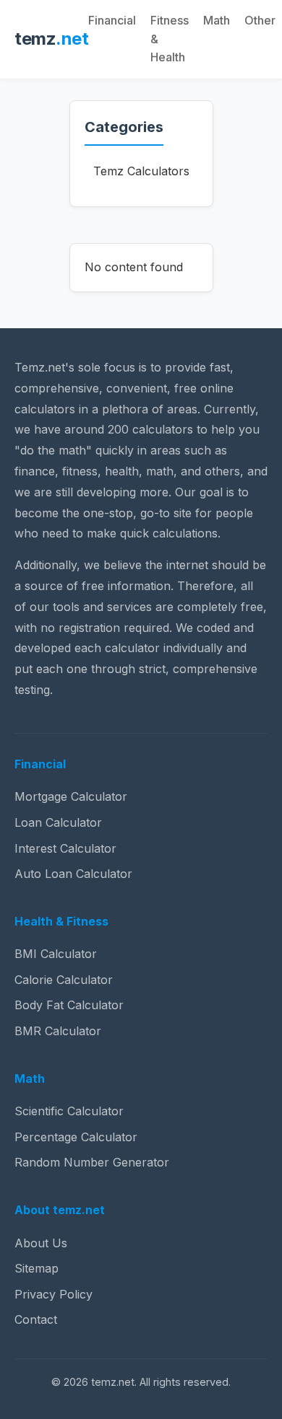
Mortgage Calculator (70, 796)
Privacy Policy (53, 1294)
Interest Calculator (65, 848)
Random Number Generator (91, 1162)
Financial (112, 20)
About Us (40, 1243)
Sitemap (36, 1268)
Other (259, 20)
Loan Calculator (58, 822)
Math (216, 20)
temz (51, 38)
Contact (35, 1319)
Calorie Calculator (63, 979)
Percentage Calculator (75, 1137)
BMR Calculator (57, 1031)
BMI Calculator (55, 953)
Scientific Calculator (69, 1111)
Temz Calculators (141, 171)
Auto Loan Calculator (73, 873)
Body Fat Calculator (69, 1005)
